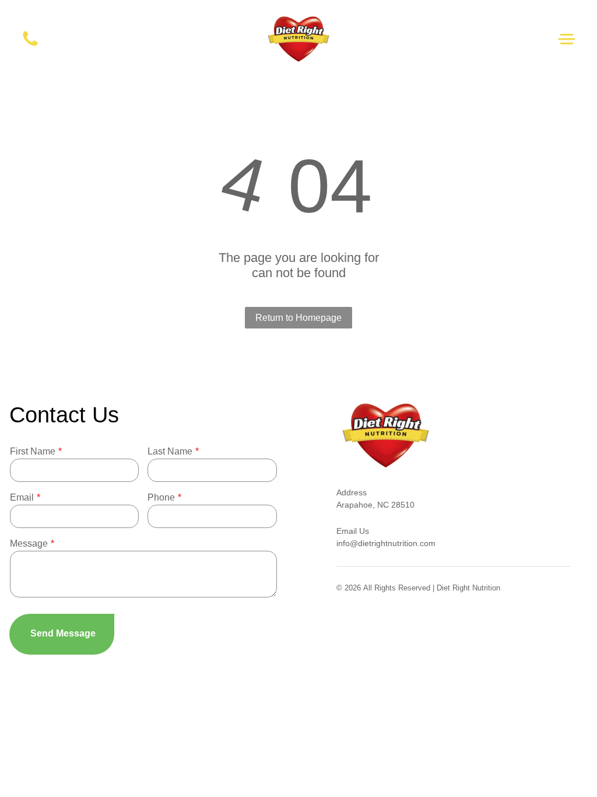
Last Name (170, 451)
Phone (161, 497)
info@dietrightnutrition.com (386, 543)
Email (22, 497)
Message (29, 543)
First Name (32, 451)
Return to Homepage (298, 318)
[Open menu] (566, 39)
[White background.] (30, 45)
